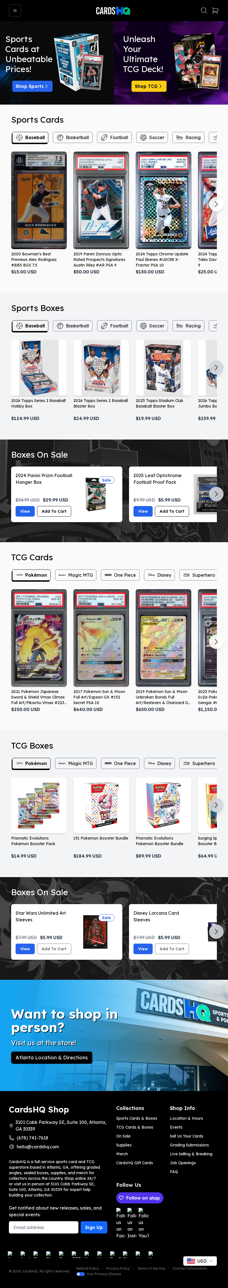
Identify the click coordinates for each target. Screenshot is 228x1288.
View (25, 511)
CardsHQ (30, 1271)
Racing (193, 137)
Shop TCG (146, 86)
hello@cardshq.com (38, 1146)
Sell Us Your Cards (186, 1136)
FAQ (174, 1171)
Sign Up (94, 1227)
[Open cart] (215, 10)
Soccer (156, 137)
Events (176, 1127)
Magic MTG (80, 575)
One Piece (125, 575)
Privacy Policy (118, 1268)
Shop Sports (30, 86)
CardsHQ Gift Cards (134, 1162)
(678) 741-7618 (32, 1138)
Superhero (203, 575)
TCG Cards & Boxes (134, 1127)
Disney (164, 575)
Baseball (35, 137)
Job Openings (183, 1162)
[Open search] (204, 10)
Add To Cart (54, 511)
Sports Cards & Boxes (136, 1118)
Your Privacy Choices (103, 1274)
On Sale (123, 1136)
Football (119, 137)
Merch (122, 1153)
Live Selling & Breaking (191, 1153)
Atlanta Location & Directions (52, 1057)
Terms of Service (151, 1268)
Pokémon (36, 575)
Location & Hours (186, 1118)
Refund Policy (87, 1268)
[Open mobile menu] (15, 10)
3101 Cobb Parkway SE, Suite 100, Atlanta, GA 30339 (61, 1125)
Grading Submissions (189, 1145)
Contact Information (190, 1268)
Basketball (77, 137)
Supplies (124, 1145)
